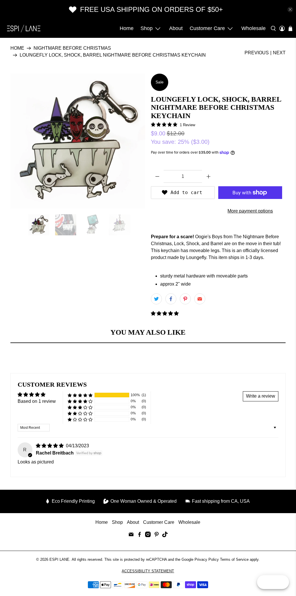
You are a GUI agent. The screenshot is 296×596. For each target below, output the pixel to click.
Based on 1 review (37, 401)
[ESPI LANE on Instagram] (148, 535)
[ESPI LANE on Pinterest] (156, 535)
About (176, 28)
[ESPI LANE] (23, 28)
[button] (165, 313)
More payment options (250, 210)
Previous (257, 52)
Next (279, 52)
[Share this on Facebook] (170, 298)
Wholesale (253, 28)
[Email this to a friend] (199, 298)
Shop (146, 28)
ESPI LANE (59, 559)
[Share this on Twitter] (156, 298)
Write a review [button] (260, 396)
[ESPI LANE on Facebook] (139, 535)
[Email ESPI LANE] (131, 535)
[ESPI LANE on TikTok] (165, 535)
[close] (290, 9)
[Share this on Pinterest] (185, 298)
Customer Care (207, 28)
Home (127, 28)
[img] (50, 445)
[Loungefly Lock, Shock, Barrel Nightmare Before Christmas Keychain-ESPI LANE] (77, 141)
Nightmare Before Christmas (72, 48)
